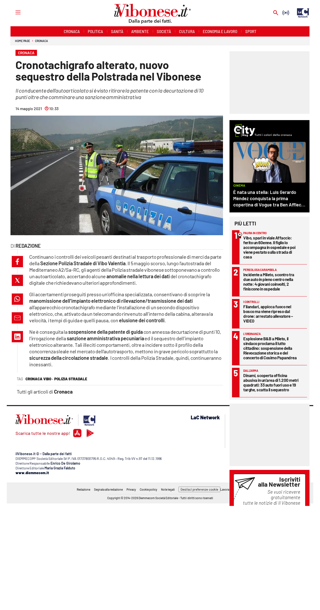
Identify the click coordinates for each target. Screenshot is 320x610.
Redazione (83, 489)
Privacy (131, 489)
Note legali (168, 489)
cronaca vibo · (39, 379)
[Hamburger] (13, 12)
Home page (22, 41)
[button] (17, 261)
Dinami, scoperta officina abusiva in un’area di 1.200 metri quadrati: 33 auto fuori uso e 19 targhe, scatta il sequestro (270, 382)
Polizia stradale (70, 379)
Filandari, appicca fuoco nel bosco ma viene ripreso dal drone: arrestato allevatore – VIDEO (268, 313)
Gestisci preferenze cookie (199, 489)
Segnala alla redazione (108, 489)
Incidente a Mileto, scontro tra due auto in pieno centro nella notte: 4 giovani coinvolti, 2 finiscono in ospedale (268, 281)
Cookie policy (148, 489)
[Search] (275, 13)
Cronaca (41, 41)
